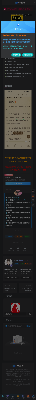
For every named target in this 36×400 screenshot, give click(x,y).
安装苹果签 (16, 55)
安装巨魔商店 (28, 55)
